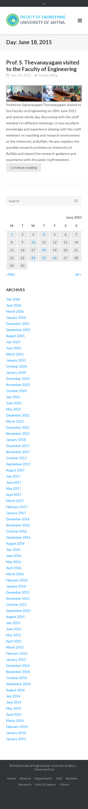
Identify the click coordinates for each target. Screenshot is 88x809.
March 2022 (15, 421)
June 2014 (13, 702)
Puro (51, 769)
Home (11, 778)
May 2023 (13, 409)
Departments (43, 778)
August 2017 (15, 470)
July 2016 (13, 550)
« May (10, 274)
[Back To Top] (76, 797)
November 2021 (18, 434)
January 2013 (16, 739)
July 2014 (13, 696)
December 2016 (18, 519)
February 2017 (17, 507)
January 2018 (16, 440)
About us (25, 778)
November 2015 (18, 598)
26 (55, 258)
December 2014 (18, 666)
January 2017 (16, 513)
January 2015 (16, 659)
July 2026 (13, 299)
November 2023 (18, 385)
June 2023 (13, 403)
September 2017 (18, 464)
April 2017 (14, 495)
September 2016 (18, 537)
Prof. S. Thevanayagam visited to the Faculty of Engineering (42, 65)
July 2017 (13, 476)
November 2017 (18, 452)
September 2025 (18, 330)
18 (44, 250)
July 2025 (13, 342)
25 (44, 258)
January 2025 (16, 360)
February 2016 (17, 580)
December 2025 (18, 324)
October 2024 (16, 366)
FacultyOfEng (48, 75)
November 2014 (18, 672)
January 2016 (16, 586)
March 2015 (15, 647)
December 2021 (18, 427)
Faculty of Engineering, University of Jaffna (47, 765)
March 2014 (15, 721)
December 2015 (18, 592)
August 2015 (15, 617)
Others (64, 784)
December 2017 (18, 446)
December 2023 (18, 379)
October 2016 (16, 531)
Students (71, 778)
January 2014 (16, 733)
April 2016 (14, 568)
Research (25, 784)
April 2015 (14, 641)
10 (33, 242)
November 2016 (18, 525)
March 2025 (15, 354)
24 (33, 258)
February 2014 (17, 727)
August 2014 (15, 690)
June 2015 (13, 629)
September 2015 (18, 611)
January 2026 (16, 317)
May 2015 (13, 635)
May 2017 (13, 488)
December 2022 (18, 415)
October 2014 (16, 678)
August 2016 (15, 543)
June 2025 (13, 348)
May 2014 (13, 708)
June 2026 (13, 305)
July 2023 (13, 397)
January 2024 (16, 372)
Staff (59, 778)
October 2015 (16, 605)
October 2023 (16, 391)
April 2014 (14, 714)
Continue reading (23, 167)
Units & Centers (45, 784)
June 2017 (13, 482)
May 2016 (13, 562)
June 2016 (13, 556)
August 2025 (15, 336)
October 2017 (16, 458)
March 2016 (15, 574)
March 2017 (15, 501)
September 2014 (18, 684)
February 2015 (17, 653)
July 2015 (13, 623)
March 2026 (15, 311)
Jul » (78, 274)
